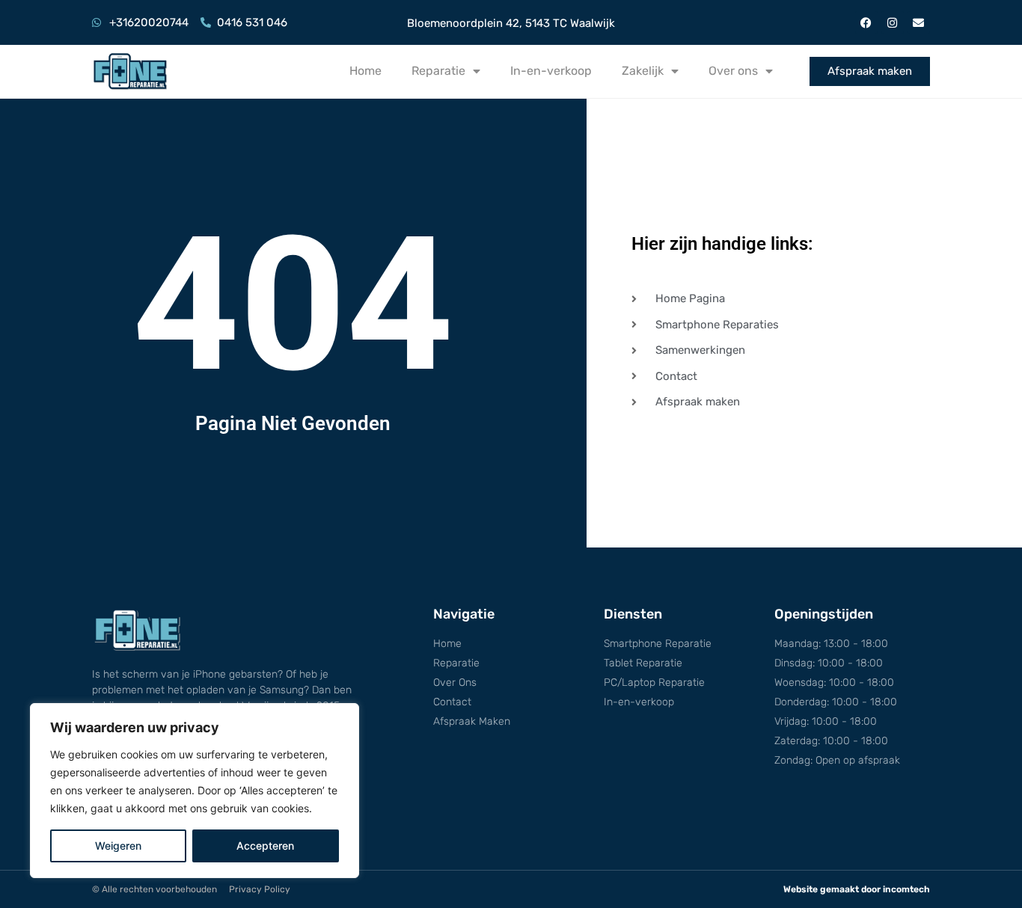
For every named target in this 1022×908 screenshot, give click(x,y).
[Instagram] (892, 22)
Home (365, 71)
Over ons (733, 71)
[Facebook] (866, 22)
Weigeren (118, 845)
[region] (194, 790)
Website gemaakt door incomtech (856, 889)
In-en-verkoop (551, 71)
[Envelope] (919, 22)
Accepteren (265, 845)
